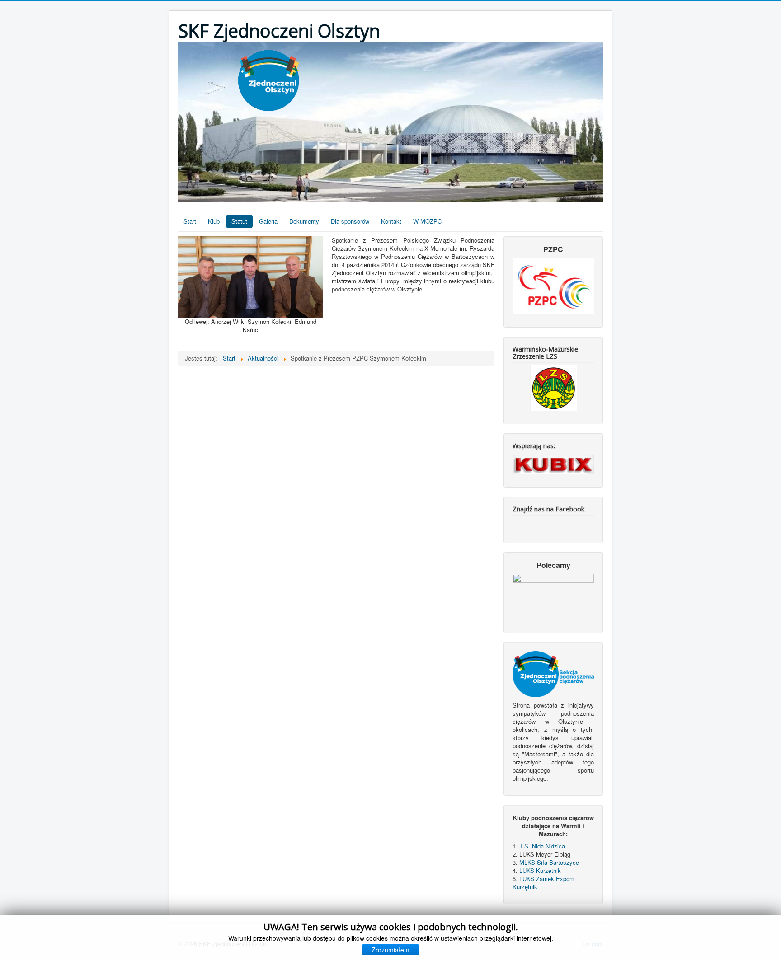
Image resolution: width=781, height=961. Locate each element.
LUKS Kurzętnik (540, 870)
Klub (214, 221)
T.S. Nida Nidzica (542, 846)
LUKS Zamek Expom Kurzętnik (543, 882)
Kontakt (391, 221)
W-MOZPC (427, 221)
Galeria (268, 221)
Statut (239, 221)
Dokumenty (304, 221)
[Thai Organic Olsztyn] (553, 596)
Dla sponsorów (350, 221)
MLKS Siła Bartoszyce (549, 862)
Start (189, 221)
